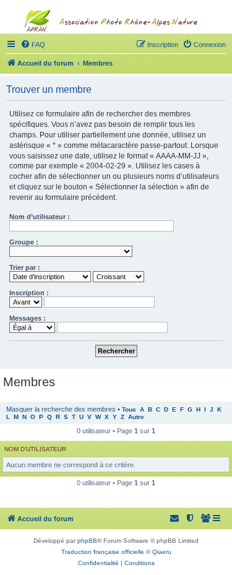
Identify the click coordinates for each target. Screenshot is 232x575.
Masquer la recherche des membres (61, 409)
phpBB (87, 540)
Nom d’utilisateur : (39, 216)
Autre (136, 416)
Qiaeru (161, 551)
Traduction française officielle (102, 551)
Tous (129, 409)
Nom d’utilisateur (35, 449)
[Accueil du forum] (116, 47)
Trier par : (24, 267)
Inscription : (29, 292)
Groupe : (23, 242)
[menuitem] (206, 518)
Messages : (27, 318)
